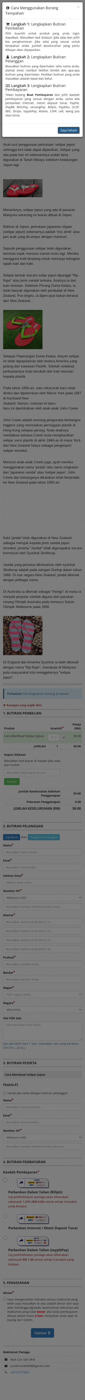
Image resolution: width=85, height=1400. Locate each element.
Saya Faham (68, 130)
